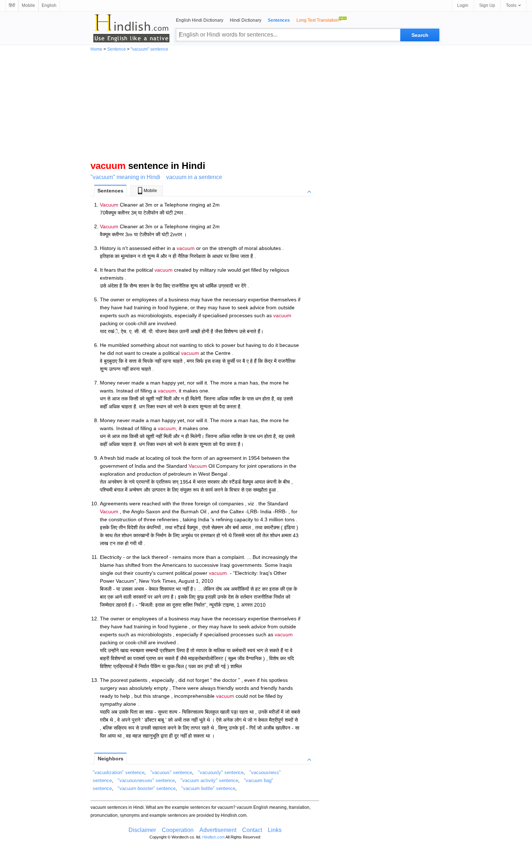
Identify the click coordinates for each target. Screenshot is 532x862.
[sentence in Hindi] (131, 28)
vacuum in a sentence (194, 177)
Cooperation (178, 830)
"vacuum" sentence (149, 49)
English (49, 5)
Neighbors (110, 758)
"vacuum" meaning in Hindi (125, 177)
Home (96, 49)
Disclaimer (142, 830)
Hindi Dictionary (245, 20)
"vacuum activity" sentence (209, 780)
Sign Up (487, 5)
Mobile (28, 5)
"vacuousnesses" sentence (146, 780)
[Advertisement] (266, 105)
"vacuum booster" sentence (147, 788)
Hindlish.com (213, 837)
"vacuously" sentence (221, 772)
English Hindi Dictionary (199, 20)
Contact (252, 830)
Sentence (116, 49)
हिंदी (12, 5)
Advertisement (217, 830)
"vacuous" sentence (171, 772)
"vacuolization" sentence (118, 772)
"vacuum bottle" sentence (208, 788)
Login (462, 5)
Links (275, 830)
